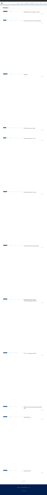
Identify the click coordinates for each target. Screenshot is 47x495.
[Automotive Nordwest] (2, 3)
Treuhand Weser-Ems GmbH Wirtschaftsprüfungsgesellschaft (30, 300)
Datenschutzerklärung (24, 487)
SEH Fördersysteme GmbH (29, 128)
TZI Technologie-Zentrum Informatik (31, 245)
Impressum (18, 487)
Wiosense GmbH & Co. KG (29, 138)
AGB (29, 487)
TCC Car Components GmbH (30, 353)
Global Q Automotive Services (30, 192)
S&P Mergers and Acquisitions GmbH (31, 12)
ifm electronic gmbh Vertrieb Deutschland (32, 20)
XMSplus (26, 74)
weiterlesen (42, 22)
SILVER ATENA (27, 471)
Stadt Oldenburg (27, 417)
